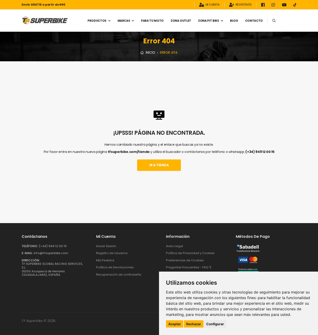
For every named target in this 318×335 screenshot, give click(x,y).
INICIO (150, 52)
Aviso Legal (174, 246)
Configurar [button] (215, 324)
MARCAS (124, 21)
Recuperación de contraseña (118, 274)
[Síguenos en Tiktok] (294, 5)
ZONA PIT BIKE (208, 21)
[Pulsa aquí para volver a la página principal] (45, 21)
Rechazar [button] (193, 324)
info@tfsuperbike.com (51, 253)
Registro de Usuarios (112, 253)
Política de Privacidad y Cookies (190, 253)
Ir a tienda (159, 165)
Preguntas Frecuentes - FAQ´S (188, 267)
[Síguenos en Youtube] (285, 5)
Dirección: (31, 260)
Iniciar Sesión (106, 246)
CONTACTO (254, 21)
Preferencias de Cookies (185, 260)
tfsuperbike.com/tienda (128, 151)
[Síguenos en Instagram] (274, 5)
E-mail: (27, 253)
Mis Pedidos (105, 260)
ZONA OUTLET (181, 21)
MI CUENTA (213, 5)
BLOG (234, 21)
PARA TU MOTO (152, 21)
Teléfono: (30, 246)
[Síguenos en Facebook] (263, 5)
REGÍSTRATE (244, 5)
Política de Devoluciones (115, 267)
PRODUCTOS (97, 21)
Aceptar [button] (174, 324)
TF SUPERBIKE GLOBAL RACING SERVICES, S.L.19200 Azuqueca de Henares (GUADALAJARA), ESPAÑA (52, 269)
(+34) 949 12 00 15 (259, 151)
